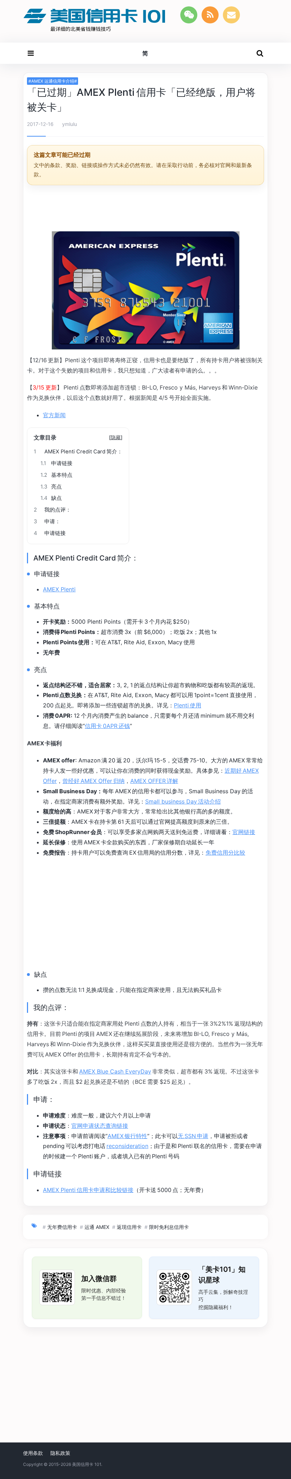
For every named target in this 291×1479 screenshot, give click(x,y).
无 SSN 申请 (193, 1135)
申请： (47, 521)
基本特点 (56, 475)
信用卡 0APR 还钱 (107, 725)
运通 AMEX (96, 1227)
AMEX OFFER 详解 (154, 780)
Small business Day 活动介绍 (183, 801)
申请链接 (56, 463)
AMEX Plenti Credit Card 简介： (78, 451)
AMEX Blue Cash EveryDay (115, 1071)
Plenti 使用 (187, 705)
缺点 (51, 498)
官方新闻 (54, 415)
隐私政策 (60, 1453)
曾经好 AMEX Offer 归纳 (93, 780)
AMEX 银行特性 (127, 1135)
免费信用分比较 (225, 852)
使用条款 (33, 1453)
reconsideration (127, 1145)
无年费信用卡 (62, 1227)
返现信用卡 (129, 1227)
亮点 (51, 487)
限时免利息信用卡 (169, 1227)
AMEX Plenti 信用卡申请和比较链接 (88, 1189)
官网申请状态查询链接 (99, 1125)
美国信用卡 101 (86, 1464)
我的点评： (52, 510)
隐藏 (116, 437)
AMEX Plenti (59, 589)
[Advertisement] (145, 210)
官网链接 (243, 831)
